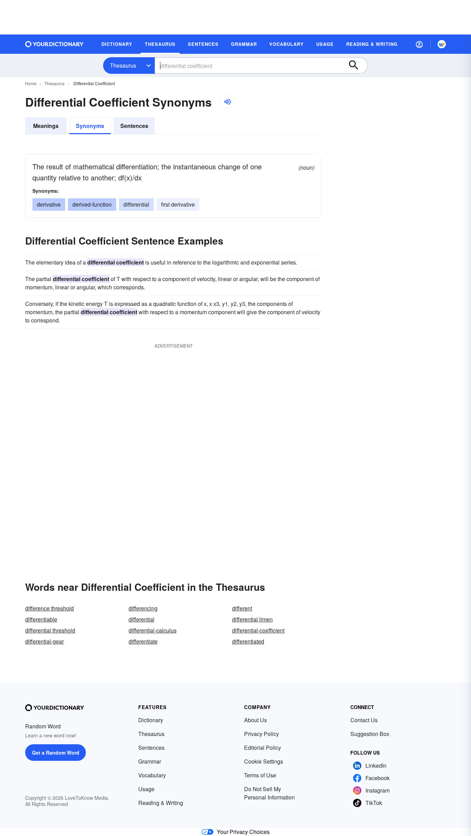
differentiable (41, 619)
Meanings (46, 126)
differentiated (248, 641)
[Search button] (357, 65)
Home (31, 83)
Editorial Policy (262, 748)
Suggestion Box (369, 734)
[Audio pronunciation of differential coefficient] (227, 101)
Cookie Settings (263, 761)
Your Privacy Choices (243, 832)
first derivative (178, 204)
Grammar (149, 761)
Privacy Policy (261, 734)
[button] (419, 44)
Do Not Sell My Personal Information (269, 793)
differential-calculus (153, 630)
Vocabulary (152, 775)
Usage (146, 789)
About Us (255, 720)
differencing (143, 608)
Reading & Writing (160, 803)
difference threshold (49, 608)
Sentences (134, 126)
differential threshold (50, 630)
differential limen (252, 619)
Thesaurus (123, 65)
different (242, 608)
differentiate (143, 641)
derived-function (92, 204)
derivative (49, 204)
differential (136, 204)
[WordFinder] (442, 44)
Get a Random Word (55, 752)
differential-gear (44, 641)
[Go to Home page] (54, 44)
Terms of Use (260, 775)
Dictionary (150, 720)
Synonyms (90, 126)
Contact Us (364, 720)
